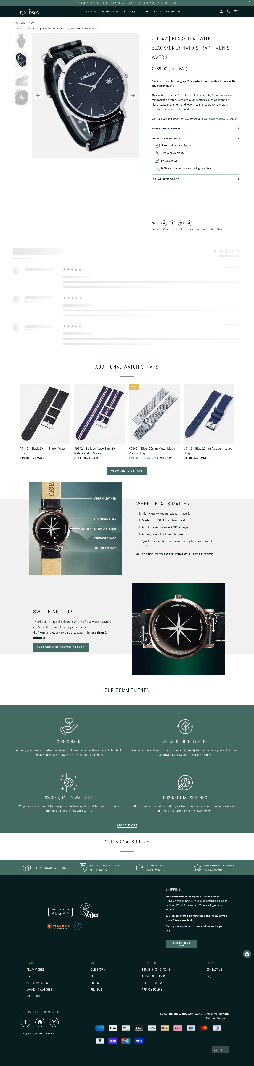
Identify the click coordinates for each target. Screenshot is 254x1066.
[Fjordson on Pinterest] (40, 1022)
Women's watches (39, 989)
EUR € (218, 1050)
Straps (130, 11)
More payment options (218, 205)
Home (18, 28)
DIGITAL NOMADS (45, 1033)
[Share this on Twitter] (163, 223)
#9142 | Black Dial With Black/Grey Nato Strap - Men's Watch (191, 48)
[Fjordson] (29, 11)
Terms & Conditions (156, 969)
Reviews (96, 989)
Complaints (223, 1018)
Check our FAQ (182, 944)
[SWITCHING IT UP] (178, 629)
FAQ (208, 976)
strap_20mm (217, 229)
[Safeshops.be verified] (68, 930)
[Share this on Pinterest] (180, 223)
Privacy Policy (152, 989)
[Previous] (38, 95)
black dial (177, 229)
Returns (210, 1018)
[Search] (229, 11)
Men (89, 11)
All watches (35, 969)
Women (109, 11)
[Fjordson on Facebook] (26, 1022)
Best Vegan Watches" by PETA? (219, 118)
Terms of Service (154, 976)
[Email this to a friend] (189, 223)
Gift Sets (153, 11)
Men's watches (37, 982)
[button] (247, 954)
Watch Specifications (166, 128)
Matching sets (37, 996)
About (171, 11)
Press (95, 982)
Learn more (127, 824)
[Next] (133, 95)
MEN (27, 28)
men (199, 229)
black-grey (189, 229)
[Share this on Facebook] (172, 223)
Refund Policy (152, 982)
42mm (167, 229)
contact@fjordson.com (216, 1013)
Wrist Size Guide (168, 179)
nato (206, 229)
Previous (20, 22)
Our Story (98, 969)
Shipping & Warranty (166, 138)
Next (31, 22)
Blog (94, 976)
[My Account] (222, 11)
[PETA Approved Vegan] (64, 917)
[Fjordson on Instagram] (55, 1022)
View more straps (127, 471)
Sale (30, 976)
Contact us (214, 969)
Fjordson (173, 1013)
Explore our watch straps (61, 647)
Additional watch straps (127, 367)
